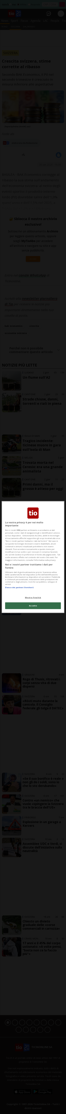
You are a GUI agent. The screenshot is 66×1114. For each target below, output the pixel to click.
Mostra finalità (33, 597)
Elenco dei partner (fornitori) (19, 587)
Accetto (33, 605)
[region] (33, 557)
